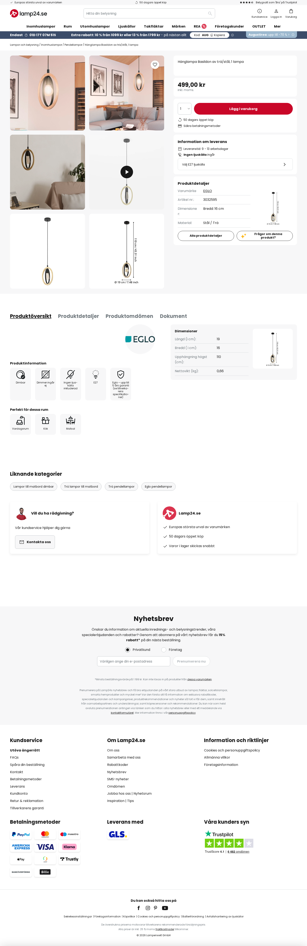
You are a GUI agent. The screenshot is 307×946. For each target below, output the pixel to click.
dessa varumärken (199, 679)
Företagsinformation (221, 764)
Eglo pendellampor (158, 486)
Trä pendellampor (121, 486)
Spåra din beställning (27, 764)
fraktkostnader (165, 929)
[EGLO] (140, 339)
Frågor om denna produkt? (268, 236)
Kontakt (16, 772)
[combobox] (149, 13)
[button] (47, 172)
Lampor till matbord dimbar (34, 486)
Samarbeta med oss (124, 757)
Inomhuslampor (51, 45)
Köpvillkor (129, 916)
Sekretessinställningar (78, 916)
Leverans (17, 786)
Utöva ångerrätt (25, 750)
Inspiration (115, 800)
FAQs (14, 757)
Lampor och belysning (24, 45)
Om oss (113, 750)
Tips (130, 800)
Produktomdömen (129, 316)
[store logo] (28, 13)
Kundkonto (19, 793)
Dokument (173, 316)
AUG (209, 35)
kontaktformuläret (122, 713)
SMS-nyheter (118, 779)
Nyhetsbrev (116, 772)
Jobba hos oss (119, 793)
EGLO (207, 190)
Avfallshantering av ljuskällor (225, 916)
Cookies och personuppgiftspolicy (232, 750)
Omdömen (116, 786)
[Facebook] (141, 908)
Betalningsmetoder (26, 779)
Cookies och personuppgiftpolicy (159, 916)
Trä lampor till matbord (81, 486)
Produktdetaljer (78, 316)
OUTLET (259, 26)
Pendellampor (73, 45)
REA (197, 26)
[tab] (30, 316)
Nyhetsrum (142, 793)
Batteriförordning (193, 916)
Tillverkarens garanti (27, 808)
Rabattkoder (117, 764)
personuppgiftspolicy (182, 713)
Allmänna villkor (217, 757)
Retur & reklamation (26, 800)
